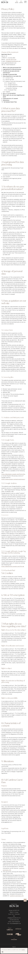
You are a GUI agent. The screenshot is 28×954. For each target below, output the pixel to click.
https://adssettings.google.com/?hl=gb (12, 566)
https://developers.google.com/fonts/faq (13, 474)
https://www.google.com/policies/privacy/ (13, 479)
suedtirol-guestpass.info (17, 895)
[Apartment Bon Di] (4, 2)
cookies (23, 949)
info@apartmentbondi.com (13, 61)
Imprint (14, 946)
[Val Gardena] (18, 935)
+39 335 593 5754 (11, 59)
